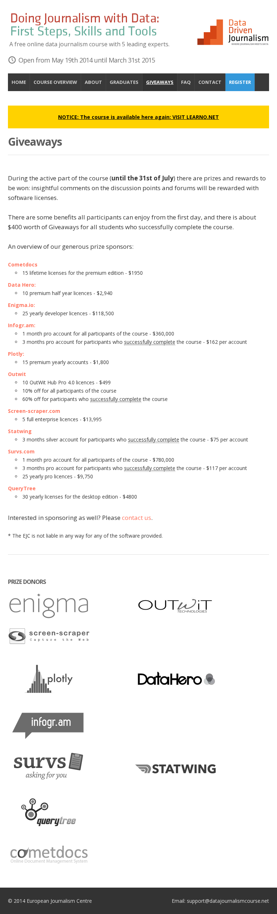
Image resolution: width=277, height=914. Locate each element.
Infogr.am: (21, 325)
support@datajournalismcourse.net (228, 900)
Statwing (20, 431)
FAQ (186, 82)
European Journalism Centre (59, 900)
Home (19, 82)
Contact (209, 82)
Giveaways (159, 82)
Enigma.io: (21, 305)
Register (240, 82)
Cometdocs (23, 264)
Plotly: (16, 353)
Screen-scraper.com (34, 410)
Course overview (55, 82)
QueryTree (22, 488)
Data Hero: (22, 284)
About (93, 82)
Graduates (124, 82)
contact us (136, 517)
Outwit (17, 374)
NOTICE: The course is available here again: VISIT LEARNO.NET (138, 117)
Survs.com (21, 451)
